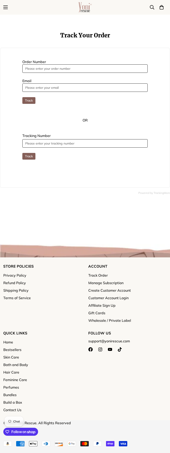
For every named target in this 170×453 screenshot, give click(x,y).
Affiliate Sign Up (102, 305)
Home (8, 342)
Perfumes (11, 387)
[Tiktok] (120, 349)
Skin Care (11, 357)
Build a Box (12, 402)
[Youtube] (110, 349)
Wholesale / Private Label (109, 320)
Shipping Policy (16, 290)
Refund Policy (14, 283)
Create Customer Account (109, 290)
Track (29, 100)
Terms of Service (17, 298)
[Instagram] (100, 349)
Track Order (98, 275)
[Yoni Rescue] (85, 7)
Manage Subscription (106, 283)
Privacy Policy (14, 275)
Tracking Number (36, 135)
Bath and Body (15, 364)
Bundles (10, 395)
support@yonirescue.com (109, 341)
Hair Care (11, 372)
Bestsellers (12, 349)
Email (26, 81)
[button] (161, 7)
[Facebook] (90, 349)
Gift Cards (96, 313)
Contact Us (12, 410)
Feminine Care (15, 380)
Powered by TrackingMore (154, 193)
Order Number (34, 62)
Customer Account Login (108, 298)
